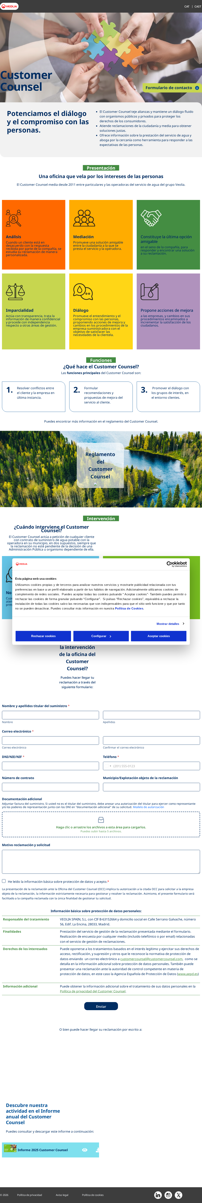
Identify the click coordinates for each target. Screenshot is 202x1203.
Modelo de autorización (148, 807)
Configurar (98, 636)
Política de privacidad (29, 1195)
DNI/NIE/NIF (13, 757)
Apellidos (109, 722)
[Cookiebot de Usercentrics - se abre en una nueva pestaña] (169, 564)
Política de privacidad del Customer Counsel (92, 991)
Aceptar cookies (159, 636)
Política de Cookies (129, 608)
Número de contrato (18, 778)
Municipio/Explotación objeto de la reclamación (140, 778)
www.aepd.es (188, 974)
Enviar (101, 1006)
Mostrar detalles (168, 623)
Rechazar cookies (43, 636)
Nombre (7, 722)
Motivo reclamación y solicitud (26, 845)
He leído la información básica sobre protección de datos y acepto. (57, 882)
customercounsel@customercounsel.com (151, 959)
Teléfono (111, 757)
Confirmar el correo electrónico (123, 747)
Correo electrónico (14, 747)
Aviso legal (62, 1195)
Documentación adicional (22, 799)
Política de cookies (93, 1195)
